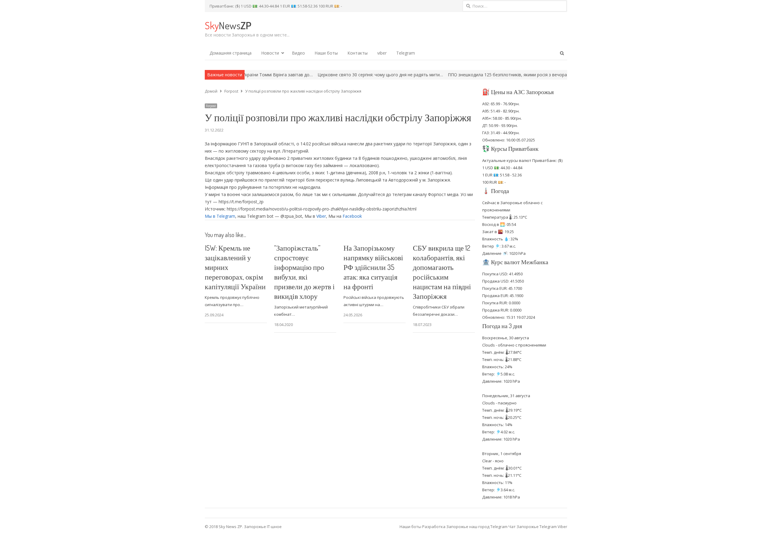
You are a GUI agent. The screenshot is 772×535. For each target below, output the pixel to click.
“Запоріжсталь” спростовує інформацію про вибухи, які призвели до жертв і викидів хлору (304, 272)
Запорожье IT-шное (263, 526)
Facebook (352, 216)
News (228, 25)
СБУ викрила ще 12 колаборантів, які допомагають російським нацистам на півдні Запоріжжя (442, 272)
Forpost (211, 106)
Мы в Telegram (220, 216)
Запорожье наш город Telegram (477, 526)
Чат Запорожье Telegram (532, 526)
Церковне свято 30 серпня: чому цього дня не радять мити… (353, 75)
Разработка (434, 526)
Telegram (405, 53)
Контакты (357, 53)
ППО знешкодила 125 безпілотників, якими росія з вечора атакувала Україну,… (501, 75)
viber (382, 53)
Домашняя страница (231, 53)
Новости (270, 53)
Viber (321, 216)
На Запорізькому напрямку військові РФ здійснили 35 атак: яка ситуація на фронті (373, 267)
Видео (298, 53)
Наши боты (326, 53)
